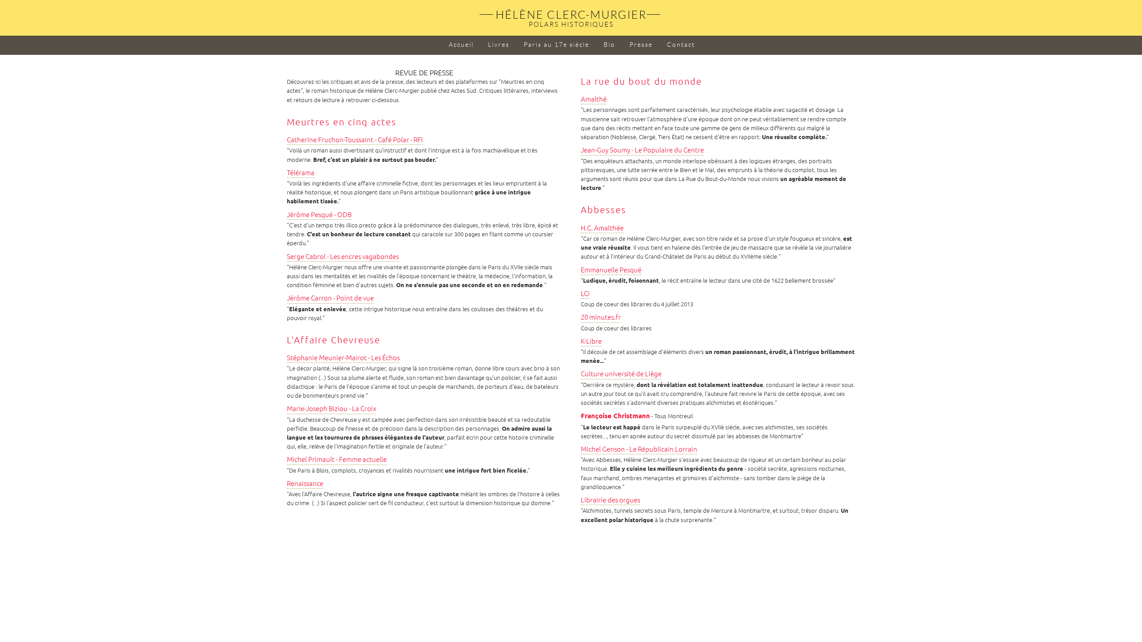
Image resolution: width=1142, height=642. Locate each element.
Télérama (300, 173)
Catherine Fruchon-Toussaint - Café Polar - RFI (355, 140)
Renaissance (305, 483)
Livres (498, 44)
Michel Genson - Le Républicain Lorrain (639, 449)
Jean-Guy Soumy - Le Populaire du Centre (642, 150)
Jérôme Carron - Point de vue (330, 298)
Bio (609, 44)
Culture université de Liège (621, 374)
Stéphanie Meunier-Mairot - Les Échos (343, 358)
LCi (585, 293)
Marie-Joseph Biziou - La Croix (331, 408)
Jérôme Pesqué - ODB (319, 214)
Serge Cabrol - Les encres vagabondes (343, 256)
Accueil (461, 44)
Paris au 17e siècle (556, 44)
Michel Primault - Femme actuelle (337, 459)
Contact (681, 44)
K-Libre (591, 341)
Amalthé (594, 99)
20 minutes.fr (601, 317)
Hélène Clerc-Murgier (571, 15)
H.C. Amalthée (602, 228)
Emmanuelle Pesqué (611, 270)
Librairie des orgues (610, 500)
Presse (641, 44)
